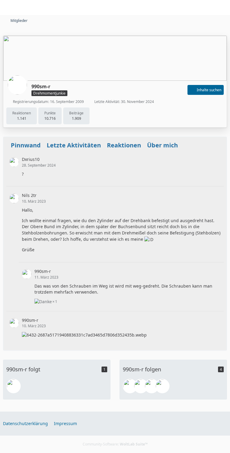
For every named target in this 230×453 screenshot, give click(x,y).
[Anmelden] (207, 7)
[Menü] (222, 8)
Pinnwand (26, 145)
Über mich (162, 145)
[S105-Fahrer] (151, 386)
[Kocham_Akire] (130, 386)
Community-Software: (115, 444)
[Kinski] (162, 386)
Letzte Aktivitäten (74, 145)
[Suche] (192, 8)
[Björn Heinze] (13, 386)
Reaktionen (124, 145)
